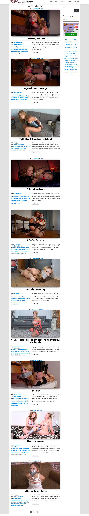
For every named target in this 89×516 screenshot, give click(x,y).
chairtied (22, 296)
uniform (23, 302)
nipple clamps (72, 62)
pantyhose (67, 64)
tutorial (23, 150)
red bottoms (15, 353)
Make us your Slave (35, 441)
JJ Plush (21, 346)
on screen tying (18, 300)
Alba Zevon (16, 42)
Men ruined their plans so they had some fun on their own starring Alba (35, 341)
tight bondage (17, 203)
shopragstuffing (20, 501)
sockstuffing (26, 501)
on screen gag (21, 97)
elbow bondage (27, 146)
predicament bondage (72, 64)
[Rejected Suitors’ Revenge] (35, 72)
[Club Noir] (35, 374)
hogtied (23, 298)
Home (51, 1)
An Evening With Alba (35, 38)
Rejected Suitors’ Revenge (35, 88)
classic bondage (20, 95)
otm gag (23, 300)
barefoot (19, 46)
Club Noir (36, 391)
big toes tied (15, 398)
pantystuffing (13, 501)
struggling (17, 99)
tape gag (17, 252)
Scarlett (21, 42)
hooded (27, 351)
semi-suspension (24, 202)
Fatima (20, 193)
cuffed (73, 49)
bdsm (14, 448)
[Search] (76, 10)
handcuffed (66, 58)
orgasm (15, 51)
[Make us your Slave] (35, 425)
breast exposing (16, 296)
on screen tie (19, 200)
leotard (25, 148)
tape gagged (24, 354)
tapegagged (22, 403)
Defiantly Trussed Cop (35, 289)
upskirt (21, 505)
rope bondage (21, 51)
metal (73, 60)
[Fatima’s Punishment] (35, 173)
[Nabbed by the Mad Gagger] (35, 475)
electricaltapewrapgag (15, 500)
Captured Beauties (17, 295)
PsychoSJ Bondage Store (19, 144)
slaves (18, 452)
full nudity (20, 298)
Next (39, 512)
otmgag (27, 500)
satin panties (21, 353)
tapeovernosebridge (15, 503)
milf (29, 249)
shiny (21, 150)
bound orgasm (24, 46)
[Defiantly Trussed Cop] (35, 273)
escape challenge (20, 148)
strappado (26, 51)
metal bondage (25, 249)
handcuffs (70, 58)
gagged (74, 53)
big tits (14, 146)
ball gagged (65, 42)
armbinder (15, 349)
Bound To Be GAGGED (18, 496)
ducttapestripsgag (17, 498)
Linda (42, 8)
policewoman (13, 302)
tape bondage (18, 354)
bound (22, 146)
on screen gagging (23, 400)
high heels (23, 351)
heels (22, 500)
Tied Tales (16, 446)
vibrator (72, 74)
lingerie (26, 198)
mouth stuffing (67, 62)
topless (20, 53)
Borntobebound (17, 347)
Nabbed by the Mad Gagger (35, 491)
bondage (15, 95)
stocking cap (26, 353)
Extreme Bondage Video (28, 1)
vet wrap (25, 99)
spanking (13, 99)
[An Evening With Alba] (35, 23)
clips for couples (18, 47)
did (23, 47)
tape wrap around (14, 53)
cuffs (76, 49)
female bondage (69, 53)
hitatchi (21, 450)
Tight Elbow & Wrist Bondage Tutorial (35, 139)
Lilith (20, 394)
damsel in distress (67, 51)
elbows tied (13, 148)
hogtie (23, 49)
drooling (24, 196)
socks (12, 203)
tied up (21, 453)
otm (24, 500)
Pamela (20, 445)
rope (18, 150)
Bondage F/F (69, 1)
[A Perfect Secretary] (35, 224)
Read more (35, 52)
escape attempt (14, 298)
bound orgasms (19, 448)
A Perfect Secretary (35, 240)
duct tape (25, 448)
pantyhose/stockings (24, 401)
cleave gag (26, 296)
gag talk (75, 56)
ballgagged (74, 39)
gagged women (18, 49)
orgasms (13, 452)
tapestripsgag (23, 503)
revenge (25, 251)
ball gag (14, 46)
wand (25, 453)
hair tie (23, 198)
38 (36, 512)
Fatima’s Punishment (36, 189)
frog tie (27, 95)
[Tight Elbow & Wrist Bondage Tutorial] (35, 123)
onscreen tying (14, 150)
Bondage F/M (77, 1)
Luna (20, 244)
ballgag (66, 39)
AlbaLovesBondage (18, 44)
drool (73, 51)
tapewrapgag (13, 505)
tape (26, 452)
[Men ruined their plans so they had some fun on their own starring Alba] (35, 323)
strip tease (19, 302)
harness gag (18, 351)
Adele (15, 92)
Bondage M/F (62, 1)
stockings (13, 354)
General (56, 1)
